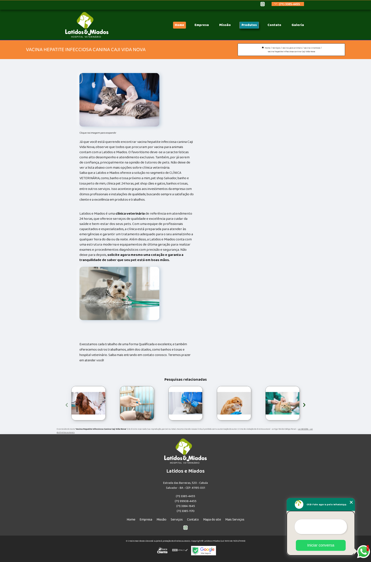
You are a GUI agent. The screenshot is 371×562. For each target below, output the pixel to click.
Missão (225, 25)
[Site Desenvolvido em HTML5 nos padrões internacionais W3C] (180, 551)
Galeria (298, 25)
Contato (274, 25)
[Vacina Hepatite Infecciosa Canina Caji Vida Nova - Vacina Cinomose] (119, 100)
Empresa (202, 25)
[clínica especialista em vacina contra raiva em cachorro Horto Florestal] (185, 403)
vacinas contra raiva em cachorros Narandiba (216, 403)
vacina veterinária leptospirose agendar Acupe (70, 403)
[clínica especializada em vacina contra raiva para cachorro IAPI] (282, 403)
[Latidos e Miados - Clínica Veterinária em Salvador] (86, 36)
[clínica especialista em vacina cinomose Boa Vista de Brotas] (137, 403)
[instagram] (262, 4)
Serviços (177, 519)
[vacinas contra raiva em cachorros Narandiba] (234, 403)
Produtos (249, 25)
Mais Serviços (234, 519)
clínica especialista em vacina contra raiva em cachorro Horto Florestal (167, 403)
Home (179, 25)
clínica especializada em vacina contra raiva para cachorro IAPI (265, 403)
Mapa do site (212, 519)
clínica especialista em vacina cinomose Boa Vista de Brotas (119, 403)
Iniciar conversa (320, 545)
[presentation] (66, 404)
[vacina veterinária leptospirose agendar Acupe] (88, 403)
